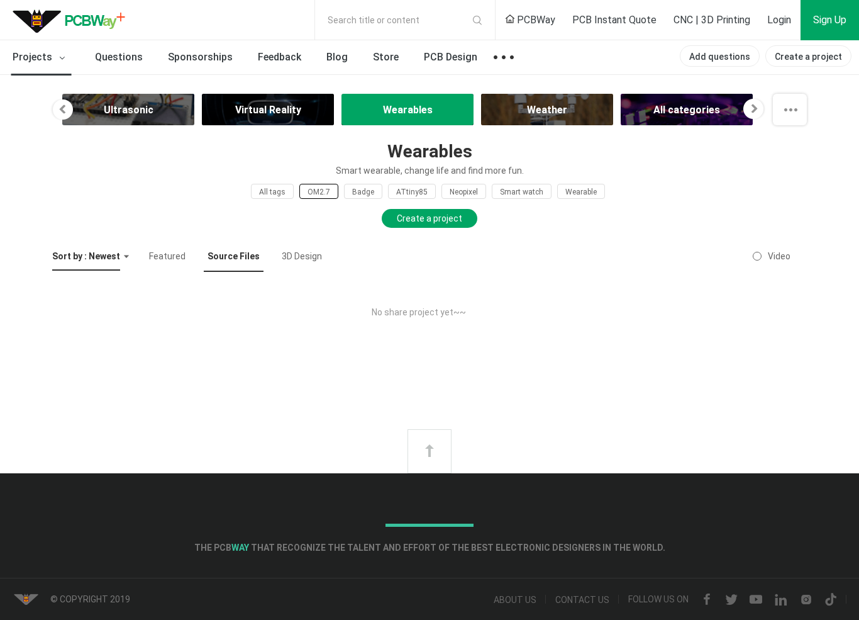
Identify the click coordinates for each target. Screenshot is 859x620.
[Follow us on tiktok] (830, 600)
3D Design (302, 256)
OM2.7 (319, 192)
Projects (34, 57)
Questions (119, 57)
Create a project (808, 57)
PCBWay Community (72, 20)
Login (779, 20)
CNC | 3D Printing (711, 20)
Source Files (234, 256)
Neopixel (464, 192)
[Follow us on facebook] (707, 600)
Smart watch (521, 192)
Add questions (719, 57)
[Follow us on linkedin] (781, 600)
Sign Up (829, 20)
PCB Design (450, 57)
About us (515, 600)
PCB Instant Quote (614, 20)
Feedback (279, 57)
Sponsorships (200, 57)
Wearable (581, 192)
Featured (167, 256)
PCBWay (534, 20)
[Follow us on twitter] (731, 600)
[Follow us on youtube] (756, 600)
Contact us (582, 600)
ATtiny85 (412, 192)
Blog (337, 57)
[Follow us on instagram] (806, 600)
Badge (363, 192)
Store (386, 57)
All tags (272, 192)
